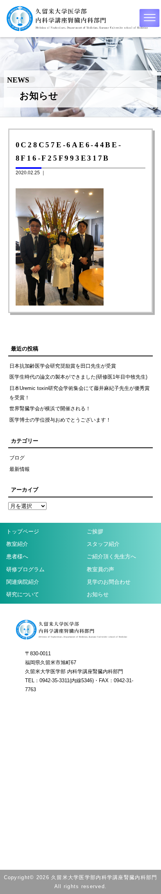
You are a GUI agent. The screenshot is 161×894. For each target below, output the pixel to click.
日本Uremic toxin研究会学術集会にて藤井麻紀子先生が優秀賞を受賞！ (79, 392)
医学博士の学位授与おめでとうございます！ (60, 420)
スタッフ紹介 (103, 544)
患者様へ (17, 556)
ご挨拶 (95, 531)
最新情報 (19, 469)
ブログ (17, 458)
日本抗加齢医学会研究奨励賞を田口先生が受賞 (62, 366)
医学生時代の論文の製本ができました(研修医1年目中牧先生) (78, 377)
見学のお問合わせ (109, 582)
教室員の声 (100, 569)
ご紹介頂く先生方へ (111, 556)
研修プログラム (25, 569)
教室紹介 (17, 544)
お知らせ (98, 594)
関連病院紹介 (22, 582)
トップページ (22, 531)
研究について (22, 594)
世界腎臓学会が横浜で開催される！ (50, 408)
